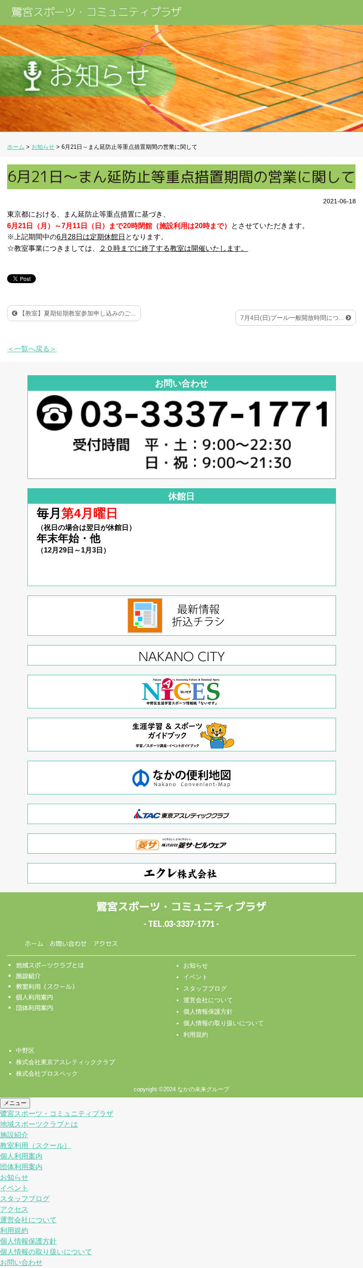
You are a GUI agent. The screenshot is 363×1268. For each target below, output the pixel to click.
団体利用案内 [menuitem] (21, 1167)
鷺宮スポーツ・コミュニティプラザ (97, 11)
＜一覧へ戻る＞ (32, 349)
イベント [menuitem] (14, 1188)
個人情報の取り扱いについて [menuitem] (46, 1252)
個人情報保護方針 (208, 1011)
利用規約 (195, 1034)
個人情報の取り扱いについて (223, 1023)
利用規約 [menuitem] (14, 1230)
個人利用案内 (34, 997)
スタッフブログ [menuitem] (25, 1198)
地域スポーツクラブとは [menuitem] (39, 1124)
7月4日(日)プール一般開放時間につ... (293, 317)
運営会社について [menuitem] (28, 1220)
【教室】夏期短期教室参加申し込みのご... (76, 313)
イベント (195, 976)
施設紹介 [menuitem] (14, 1135)
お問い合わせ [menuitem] (21, 1262)
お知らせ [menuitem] (14, 1177)
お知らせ (195, 965)
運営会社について (208, 1000)
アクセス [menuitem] (14, 1209)
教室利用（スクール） (47, 986)
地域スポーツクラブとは (50, 965)
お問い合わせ (68, 943)
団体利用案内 (34, 1008)
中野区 (25, 1050)
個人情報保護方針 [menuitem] (28, 1241)
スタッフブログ (205, 988)
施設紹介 (28, 976)
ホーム (34, 943)
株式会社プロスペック (47, 1073)
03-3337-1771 (189, 924)
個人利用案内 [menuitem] (21, 1156)
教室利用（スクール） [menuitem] (35, 1145)
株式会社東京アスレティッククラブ (65, 1062)
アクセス (105, 943)
